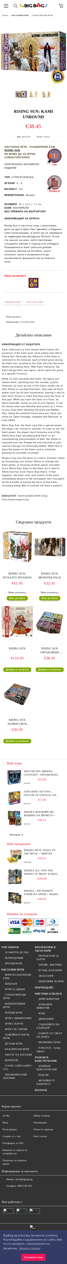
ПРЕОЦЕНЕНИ (13, 963)
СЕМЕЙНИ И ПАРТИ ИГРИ (16, 1036)
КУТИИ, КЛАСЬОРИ (50, 970)
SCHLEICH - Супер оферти (48, 1050)
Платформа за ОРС (13, 1143)
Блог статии (40, 1136)
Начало (5, 15)
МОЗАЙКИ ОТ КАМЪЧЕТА (46, 1082)
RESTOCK (41, 1090)
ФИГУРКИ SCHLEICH (48, 994)
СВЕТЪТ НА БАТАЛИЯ (18, 1054)
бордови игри (13, 302)
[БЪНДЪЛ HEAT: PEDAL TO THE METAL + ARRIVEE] (14, 856)
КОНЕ (41, 1013)
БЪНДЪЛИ (11, 984)
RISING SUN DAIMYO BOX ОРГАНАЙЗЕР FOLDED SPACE (17, 722)
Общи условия (42, 1115)
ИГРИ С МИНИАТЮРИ (18, 1018)
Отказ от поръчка (43, 1129)
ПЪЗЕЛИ (43, 1075)
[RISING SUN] (17, 636)
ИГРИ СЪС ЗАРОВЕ (16, 1029)
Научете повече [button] (30, 1248)
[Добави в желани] (58, 276)
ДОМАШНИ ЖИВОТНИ (44, 1006)
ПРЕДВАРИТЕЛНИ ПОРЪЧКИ (15, 1076)
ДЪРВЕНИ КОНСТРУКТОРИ (47, 1068)
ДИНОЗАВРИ (46, 1019)
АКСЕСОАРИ (46, 976)
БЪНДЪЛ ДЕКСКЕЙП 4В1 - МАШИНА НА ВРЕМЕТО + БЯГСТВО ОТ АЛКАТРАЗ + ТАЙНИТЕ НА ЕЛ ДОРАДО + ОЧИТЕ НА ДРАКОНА (41, 814)
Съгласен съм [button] (33, 1257)
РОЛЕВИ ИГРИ (13, 1012)
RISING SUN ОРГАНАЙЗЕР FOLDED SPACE (50, 651)
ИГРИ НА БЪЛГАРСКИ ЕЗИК (17, 977)
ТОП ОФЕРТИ (10, 947)
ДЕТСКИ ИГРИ (14, 1043)
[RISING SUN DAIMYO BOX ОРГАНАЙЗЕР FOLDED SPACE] (17, 708)
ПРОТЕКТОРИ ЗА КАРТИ (48, 958)
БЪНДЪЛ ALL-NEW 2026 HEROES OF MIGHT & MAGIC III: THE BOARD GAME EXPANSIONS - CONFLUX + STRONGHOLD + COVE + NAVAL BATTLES (41, 872)
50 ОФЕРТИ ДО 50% (17, 952)
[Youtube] (29, 1193)
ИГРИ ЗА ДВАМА (15, 989)
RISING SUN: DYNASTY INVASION (17, 575)
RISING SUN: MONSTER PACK (49, 575)
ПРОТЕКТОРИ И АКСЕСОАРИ (45, 949)
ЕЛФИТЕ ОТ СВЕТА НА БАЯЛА (49, 1035)
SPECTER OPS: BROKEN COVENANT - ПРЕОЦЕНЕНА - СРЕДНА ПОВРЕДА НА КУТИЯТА (41, 773)
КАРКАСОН (11, 1060)
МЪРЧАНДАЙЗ (44, 987)
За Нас (6, 1115)
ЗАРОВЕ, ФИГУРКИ (50, 965)
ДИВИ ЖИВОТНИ (48, 999)
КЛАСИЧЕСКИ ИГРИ (17, 1049)
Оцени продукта (13, 317)
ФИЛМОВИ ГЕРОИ (49, 1042)
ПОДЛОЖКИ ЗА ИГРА (51, 981)
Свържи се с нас (12, 1136)
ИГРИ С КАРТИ (14, 1023)
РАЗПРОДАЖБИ (14, 958)
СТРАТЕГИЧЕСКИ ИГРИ (42, 15)
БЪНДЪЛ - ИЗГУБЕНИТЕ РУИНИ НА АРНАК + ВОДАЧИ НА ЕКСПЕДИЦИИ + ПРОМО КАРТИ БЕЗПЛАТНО (41, 893)
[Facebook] (6, 1193)
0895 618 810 (24, 1186)
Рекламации (40, 1122)
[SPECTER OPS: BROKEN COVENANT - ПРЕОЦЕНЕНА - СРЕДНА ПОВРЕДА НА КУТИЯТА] (14, 777)
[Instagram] (21, 1193)
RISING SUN (12, 150)
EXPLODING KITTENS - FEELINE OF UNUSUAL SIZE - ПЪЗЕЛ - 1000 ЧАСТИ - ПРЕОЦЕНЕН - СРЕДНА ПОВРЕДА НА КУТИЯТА (42, 793)
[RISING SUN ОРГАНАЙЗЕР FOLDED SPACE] (49, 636)
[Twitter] (13, 1193)
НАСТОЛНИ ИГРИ (20, 15)
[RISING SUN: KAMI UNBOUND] (33, 83)
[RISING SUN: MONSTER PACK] (49, 561)
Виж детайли (17, 598)
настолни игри (34, 302)
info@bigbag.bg (23, 1179)
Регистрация (9, 1129)
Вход (5, 1122)
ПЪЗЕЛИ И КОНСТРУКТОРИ (46, 1059)
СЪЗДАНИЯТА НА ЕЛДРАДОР (48, 1026)
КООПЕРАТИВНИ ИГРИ (14, 1005)
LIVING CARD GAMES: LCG (17, 1067)
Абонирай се (16, 834)
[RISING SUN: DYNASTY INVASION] (17, 561)
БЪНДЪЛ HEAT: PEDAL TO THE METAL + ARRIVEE (39, 852)
